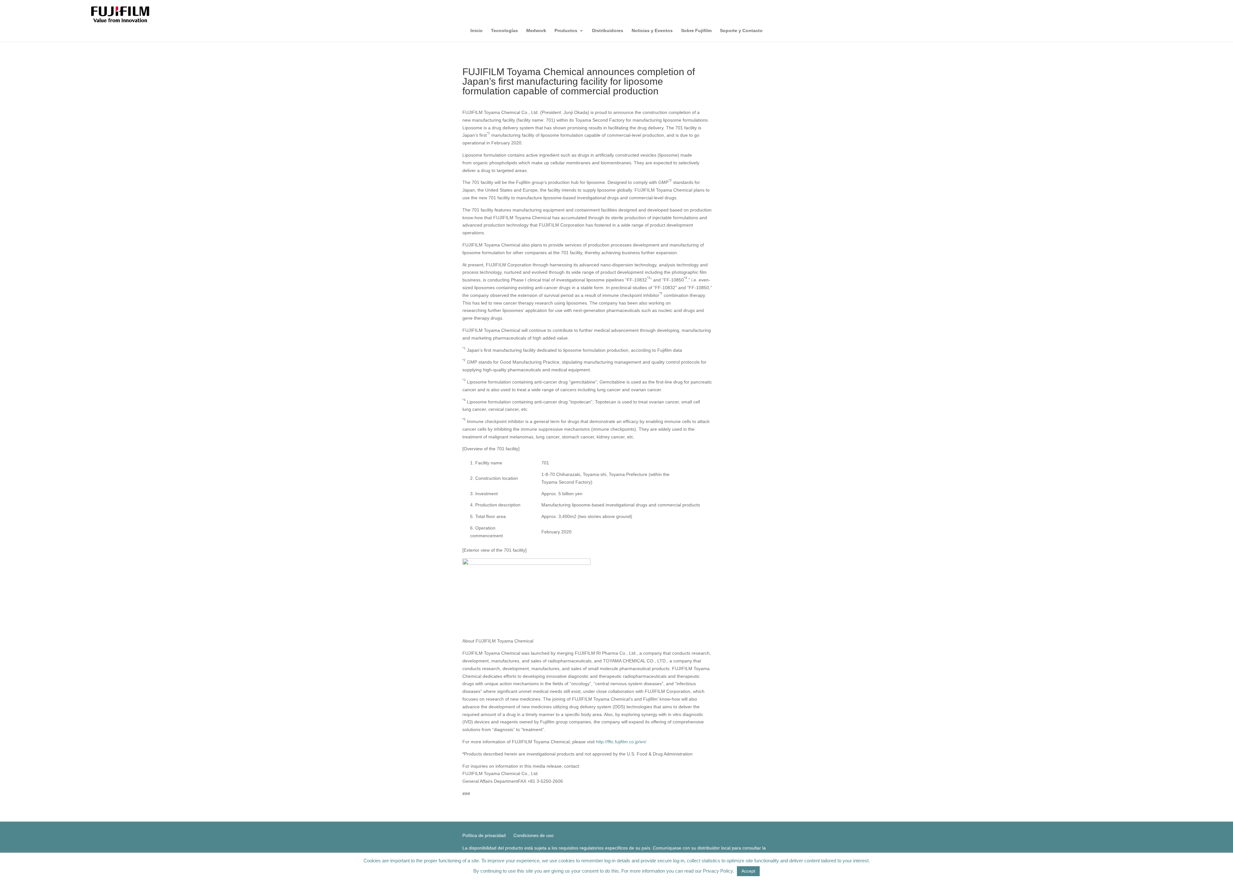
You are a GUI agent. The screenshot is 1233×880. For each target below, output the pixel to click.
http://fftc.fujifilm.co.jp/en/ (621, 741)
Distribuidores (607, 30)
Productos (566, 30)
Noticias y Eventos (652, 30)
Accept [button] (748, 871)
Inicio (476, 30)
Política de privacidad (484, 835)
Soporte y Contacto (741, 30)
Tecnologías (504, 30)
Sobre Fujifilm (696, 30)
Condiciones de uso (533, 835)
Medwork (536, 30)
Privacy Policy (718, 871)
